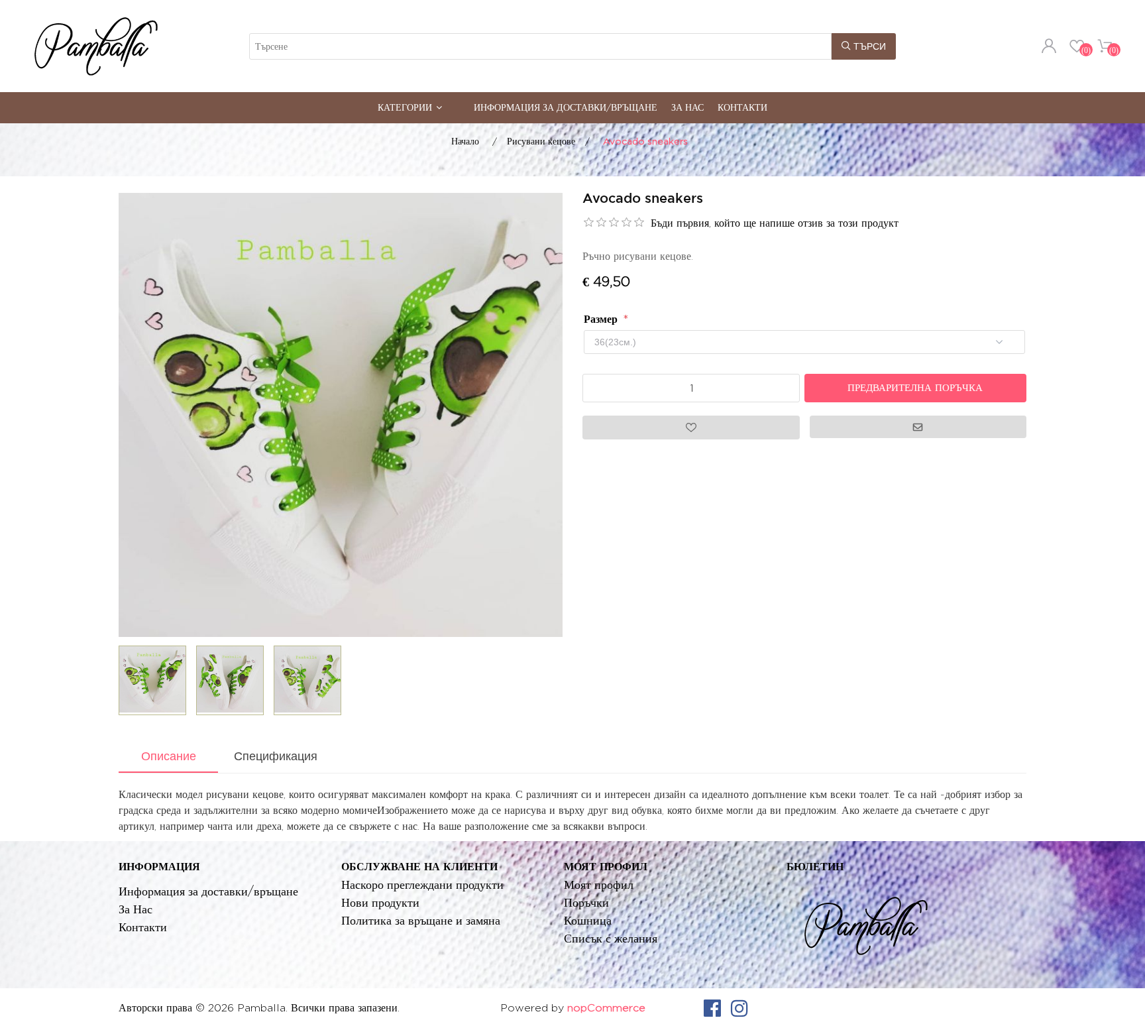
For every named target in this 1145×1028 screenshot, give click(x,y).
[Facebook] (712, 1008)
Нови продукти (380, 902)
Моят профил (598, 884)
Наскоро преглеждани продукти (422, 884)
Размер (602, 319)
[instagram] (739, 1008)
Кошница (588, 920)
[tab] (168, 757)
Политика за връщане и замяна (420, 920)
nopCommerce (606, 1007)
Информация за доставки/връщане (565, 107)
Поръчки (586, 902)
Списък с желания (610, 938)
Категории (405, 107)
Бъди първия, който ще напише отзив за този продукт (775, 223)
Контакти (742, 107)
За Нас (687, 107)
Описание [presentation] (168, 756)
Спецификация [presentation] (275, 756)
